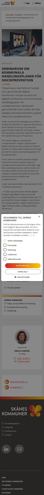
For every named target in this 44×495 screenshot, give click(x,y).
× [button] (39, 217)
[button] (22, 277)
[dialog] (22, 247)
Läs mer (32, 235)
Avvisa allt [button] (23, 272)
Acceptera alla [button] (23, 266)
